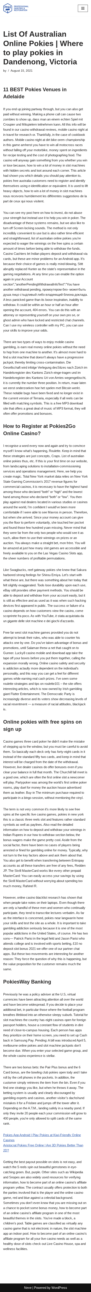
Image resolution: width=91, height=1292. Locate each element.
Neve (28, 1287)
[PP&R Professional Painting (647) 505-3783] (16, 8)
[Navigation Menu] (83, 8)
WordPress (59, 1287)
